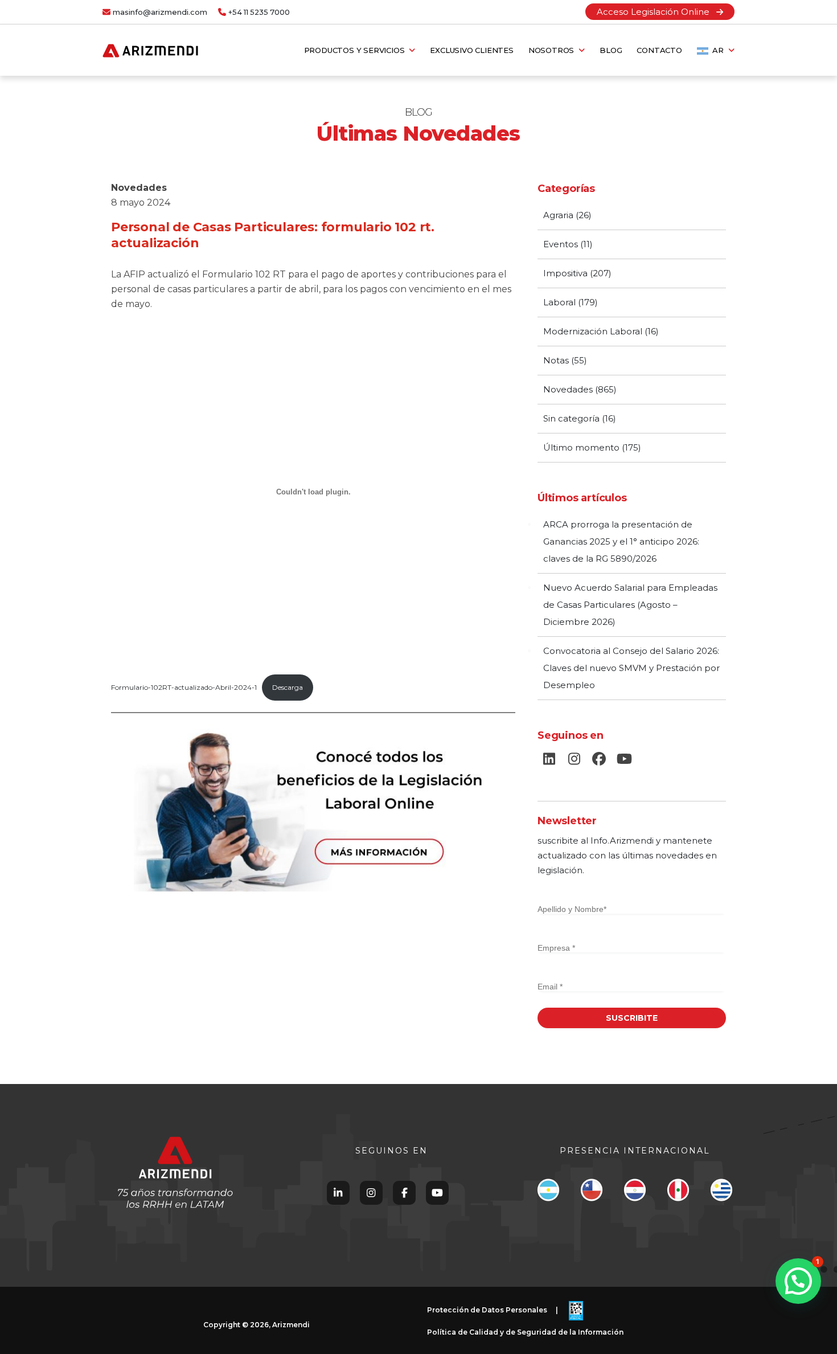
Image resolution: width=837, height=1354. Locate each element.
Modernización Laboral (592, 331)
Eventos (560, 244)
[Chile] (591, 1193)
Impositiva (565, 273)
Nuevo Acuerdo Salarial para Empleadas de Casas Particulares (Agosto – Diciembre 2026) (630, 604)
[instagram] (574, 759)
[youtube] (624, 759)
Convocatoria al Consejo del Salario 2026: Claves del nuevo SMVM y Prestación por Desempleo (631, 667)
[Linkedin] (338, 1192)
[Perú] (678, 1193)
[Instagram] (371, 1192)
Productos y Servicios (356, 50)
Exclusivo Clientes (471, 50)
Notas (556, 360)
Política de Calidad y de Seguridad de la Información (525, 1332)
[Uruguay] (721, 1193)
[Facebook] (404, 1192)
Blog (611, 50)
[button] (798, 1281)
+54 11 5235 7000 (259, 12)
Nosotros (553, 50)
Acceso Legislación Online (656, 11)
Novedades (139, 187)
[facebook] (599, 759)
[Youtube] (437, 1192)
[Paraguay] (635, 1193)
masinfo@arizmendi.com (160, 12)
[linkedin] (549, 759)
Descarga (287, 687)
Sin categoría (571, 418)
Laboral (559, 302)
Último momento (581, 447)
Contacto (659, 50)
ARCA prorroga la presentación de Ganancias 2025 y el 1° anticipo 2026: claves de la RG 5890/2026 (621, 541)
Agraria (558, 215)
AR (718, 50)
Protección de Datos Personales (487, 1310)
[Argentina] (548, 1193)
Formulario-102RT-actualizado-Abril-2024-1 (184, 687)
